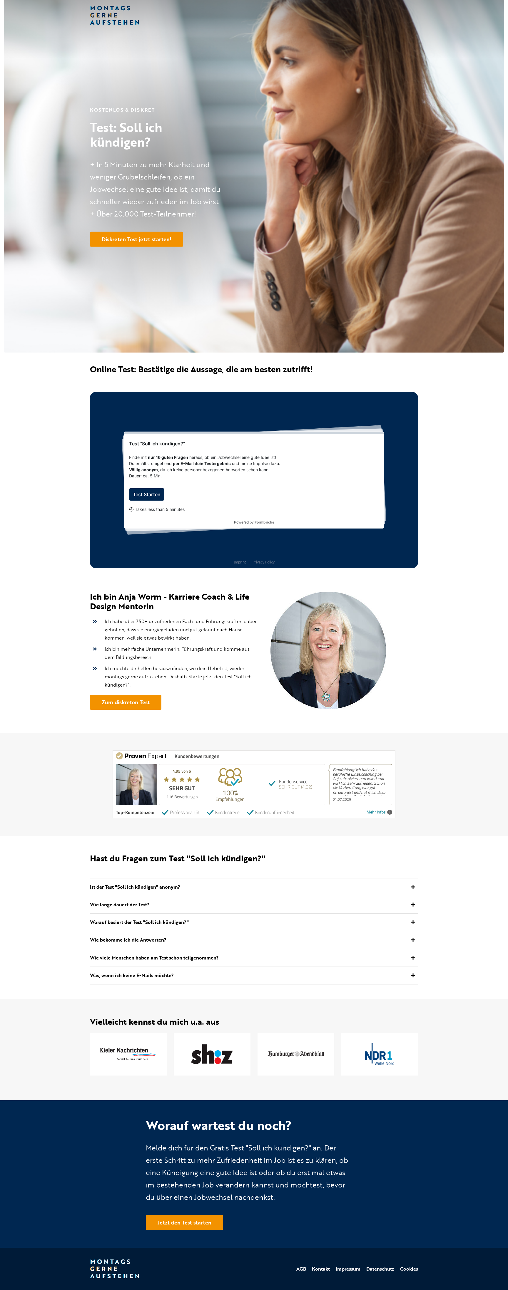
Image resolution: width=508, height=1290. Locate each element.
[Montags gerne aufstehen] (114, 14)
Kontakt (321, 1268)
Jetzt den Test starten (184, 1222)
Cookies (409, 1268)
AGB (301, 1268)
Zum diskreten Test (126, 702)
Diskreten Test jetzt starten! (136, 239)
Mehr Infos (376, 812)
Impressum (348, 1268)
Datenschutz (380, 1268)
